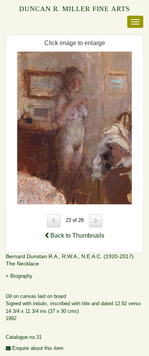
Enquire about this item (37, 348)
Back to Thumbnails (76, 235)
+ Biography (19, 276)
